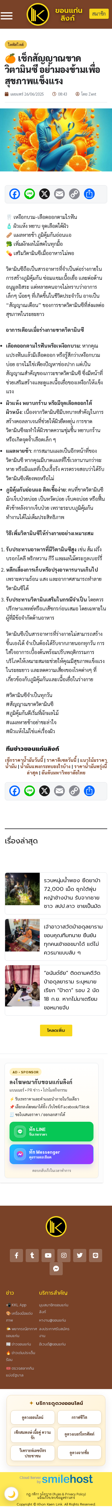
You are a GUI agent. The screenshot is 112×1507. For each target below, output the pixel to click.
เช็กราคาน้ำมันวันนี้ (24, 760)
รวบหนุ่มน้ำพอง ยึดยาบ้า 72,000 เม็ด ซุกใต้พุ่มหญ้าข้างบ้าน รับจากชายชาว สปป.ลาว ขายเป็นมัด (72, 893)
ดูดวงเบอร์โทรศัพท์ (79, 1434)
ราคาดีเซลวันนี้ (61, 760)
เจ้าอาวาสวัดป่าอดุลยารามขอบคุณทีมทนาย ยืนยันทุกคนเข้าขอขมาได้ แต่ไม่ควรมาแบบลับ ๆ (73, 940)
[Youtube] (48, 1255)
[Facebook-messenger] (56, 1268)
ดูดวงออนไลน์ (32, 1417)
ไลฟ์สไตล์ (16, 44)
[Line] (95, 1255)
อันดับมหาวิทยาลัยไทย (63, 772)
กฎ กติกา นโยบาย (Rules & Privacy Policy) (56, 1494)
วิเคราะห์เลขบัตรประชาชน (32, 1453)
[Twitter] (79, 1255)
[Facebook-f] (16, 1255)
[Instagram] (63, 1255)
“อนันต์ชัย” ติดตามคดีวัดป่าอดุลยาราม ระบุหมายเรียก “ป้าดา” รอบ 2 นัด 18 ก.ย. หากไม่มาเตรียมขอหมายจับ (72, 990)
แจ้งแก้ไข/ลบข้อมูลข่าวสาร (56, 1497)
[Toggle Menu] (7, 16)
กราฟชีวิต (79, 1417)
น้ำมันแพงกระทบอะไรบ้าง (45, 766)
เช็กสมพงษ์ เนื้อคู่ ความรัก (32, 1435)
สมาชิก (99, 13)
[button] (56, 1030)
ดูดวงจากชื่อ (79, 1452)
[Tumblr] (32, 1255)
